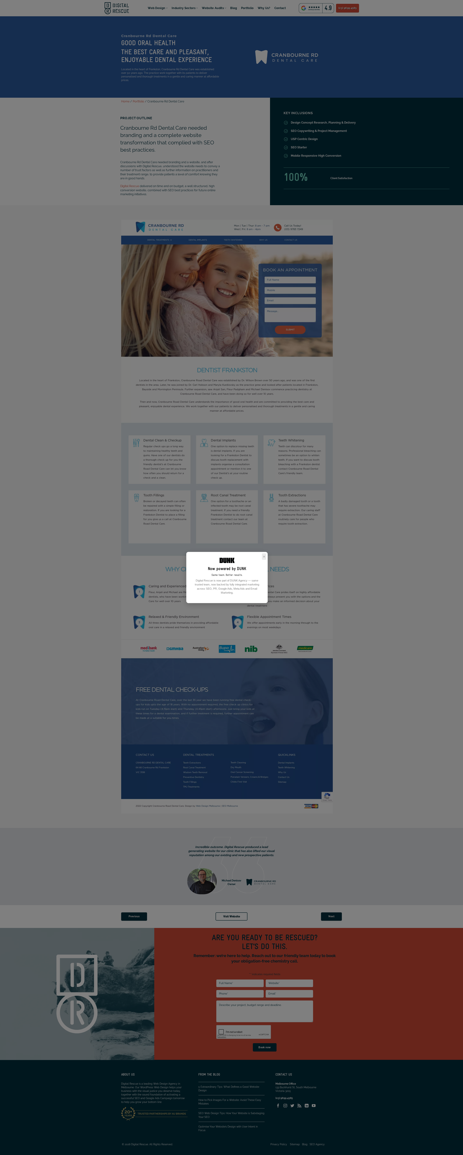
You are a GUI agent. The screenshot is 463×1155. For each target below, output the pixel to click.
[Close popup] (264, 556)
